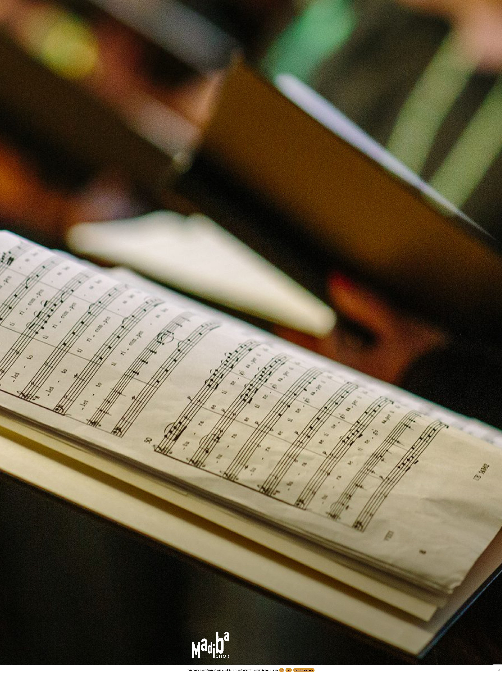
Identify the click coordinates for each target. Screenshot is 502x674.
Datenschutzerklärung (304, 670)
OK (281, 670)
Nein (289, 670)
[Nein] (498, 670)
